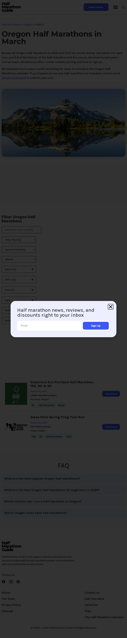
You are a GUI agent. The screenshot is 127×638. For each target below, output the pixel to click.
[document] (63, 319)
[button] (110, 306)
